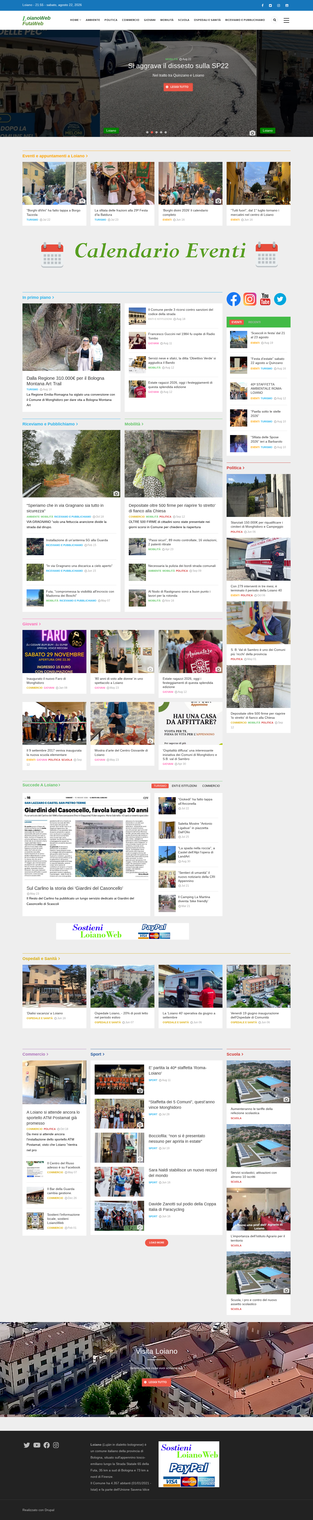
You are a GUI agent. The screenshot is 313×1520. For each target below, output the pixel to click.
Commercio (130, 19)
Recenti (254, 322)
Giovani (150, 19)
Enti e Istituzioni (160, 319)
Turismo (32, 219)
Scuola (183, 19)
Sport (153, 1080)
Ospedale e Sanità (40, 1018)
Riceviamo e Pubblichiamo (245, 19)
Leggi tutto (134, 87)
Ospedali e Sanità (207, 19)
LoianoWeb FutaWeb (36, 20)
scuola (66, 759)
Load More (156, 1242)
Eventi (167, 219)
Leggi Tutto (158, 1382)
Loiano (27, 5)
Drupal (49, 1510)
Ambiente (93, 19)
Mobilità (166, 19)
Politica (110, 19)
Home (74, 19)
